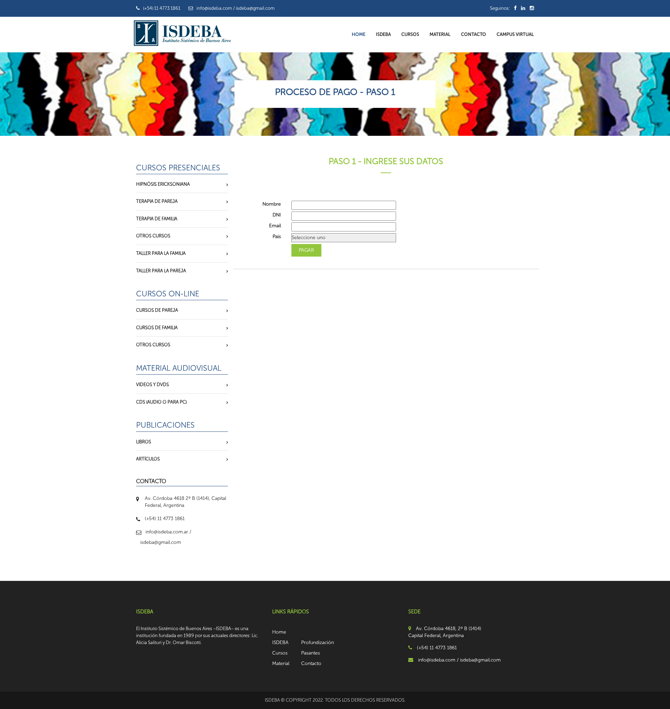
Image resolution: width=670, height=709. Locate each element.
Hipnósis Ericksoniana (163, 184)
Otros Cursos (153, 235)
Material (440, 34)
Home (358, 34)
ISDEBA (383, 34)
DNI (277, 215)
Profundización (317, 642)
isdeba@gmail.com (160, 542)
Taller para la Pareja (161, 270)
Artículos (148, 458)
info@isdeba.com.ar (167, 532)
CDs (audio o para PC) (161, 402)
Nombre (271, 204)
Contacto (473, 34)
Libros (143, 441)
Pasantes (310, 653)
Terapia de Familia (156, 218)
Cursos (410, 34)
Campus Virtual (515, 34)
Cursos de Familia (157, 327)
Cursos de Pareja (157, 310)
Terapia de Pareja (157, 201)
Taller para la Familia (161, 253)
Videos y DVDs (152, 384)
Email (275, 226)
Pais (277, 236)
